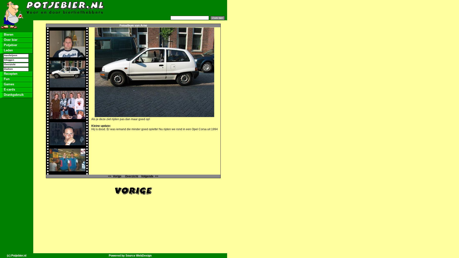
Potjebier (10, 45)
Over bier (10, 40)
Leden (8, 50)
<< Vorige (114, 176)
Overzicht (9, 64)
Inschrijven (10, 55)
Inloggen (9, 60)
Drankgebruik (13, 95)
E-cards (9, 89)
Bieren (8, 34)
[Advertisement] (169, 8)
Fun (6, 79)
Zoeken (8, 69)
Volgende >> (149, 176)
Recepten (10, 73)
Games (8, 84)
